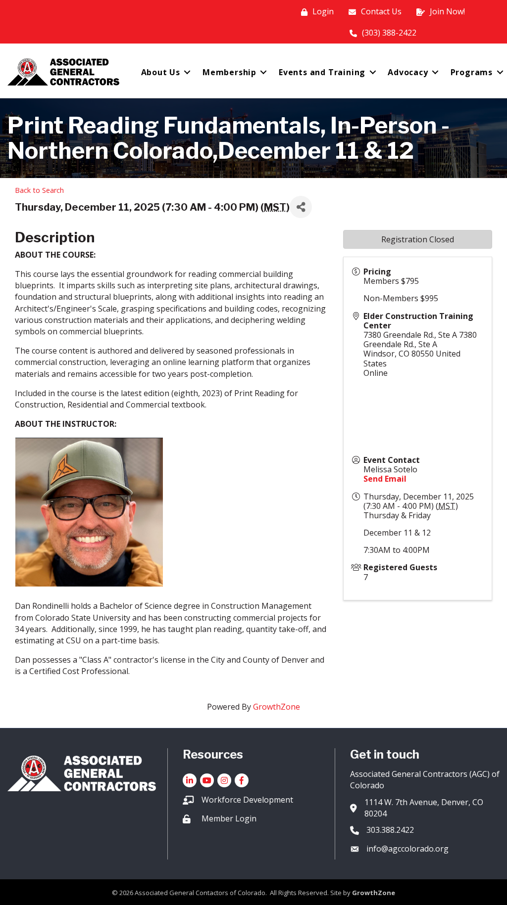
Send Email (384, 478)
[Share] (301, 207)
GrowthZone (276, 706)
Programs (472, 72)
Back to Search (39, 190)
